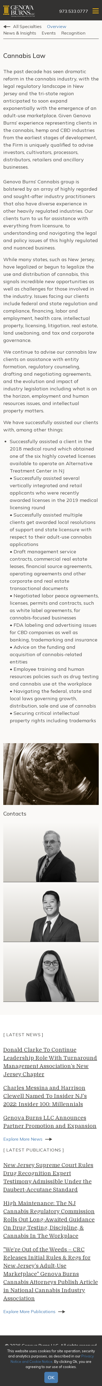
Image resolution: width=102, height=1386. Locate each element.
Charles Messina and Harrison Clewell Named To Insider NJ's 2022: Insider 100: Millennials (45, 1096)
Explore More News (22, 1139)
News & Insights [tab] (19, 33)
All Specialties (27, 26)
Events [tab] (49, 33)
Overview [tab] (56, 26)
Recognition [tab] (73, 33)
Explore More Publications (29, 1311)
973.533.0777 (73, 11)
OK (51, 1377)
